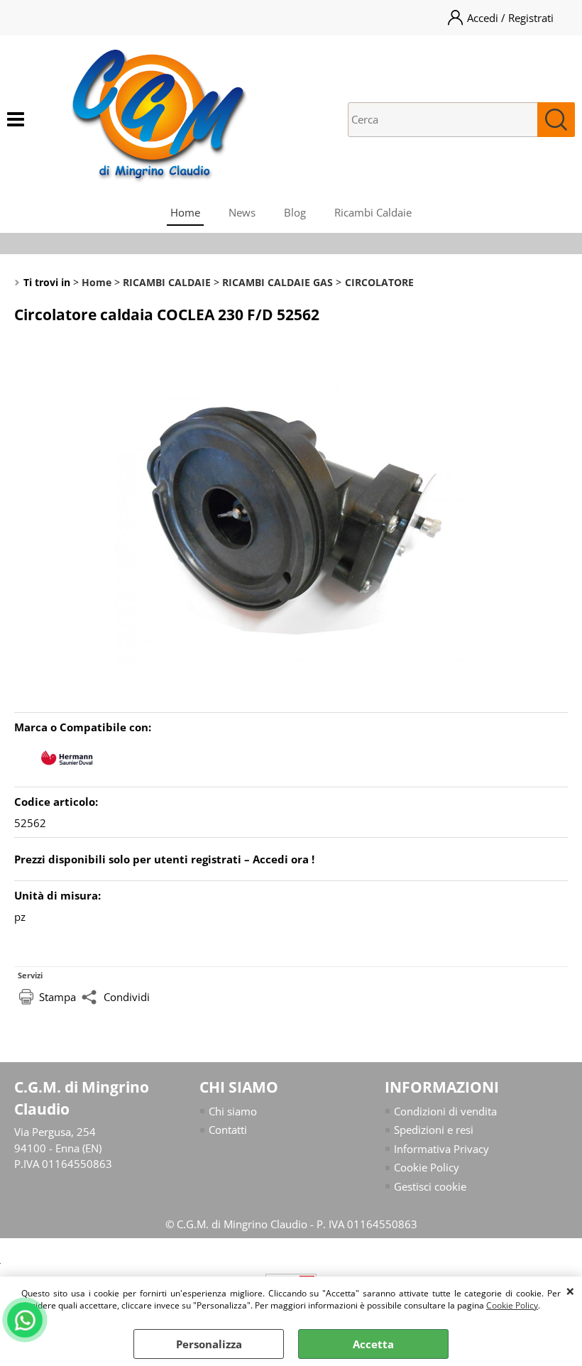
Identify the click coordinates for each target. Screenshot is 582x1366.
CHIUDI (570, 1291)
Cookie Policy (512, 1305)
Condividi (127, 997)
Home (185, 212)
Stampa (57, 997)
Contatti (228, 1129)
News (242, 212)
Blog (295, 212)
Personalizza (209, 1344)
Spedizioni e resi (433, 1129)
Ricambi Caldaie (373, 212)
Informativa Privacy (441, 1149)
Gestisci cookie (430, 1186)
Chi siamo (233, 1111)
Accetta (373, 1344)
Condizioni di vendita (445, 1111)
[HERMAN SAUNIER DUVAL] (67, 772)
